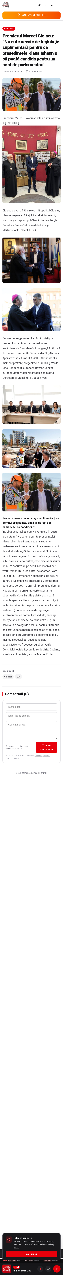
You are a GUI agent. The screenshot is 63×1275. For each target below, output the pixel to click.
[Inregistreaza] (40, 1269)
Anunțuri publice (34, 15)
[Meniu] (59, 5)
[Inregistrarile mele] (48, 1269)
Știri (18, 676)
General (8, 29)
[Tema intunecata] (46, 5)
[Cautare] (52, 5)
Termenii (9, 758)
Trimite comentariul (46, 747)
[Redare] (57, 1269)
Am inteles (31, 1254)
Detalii (16, 1247)
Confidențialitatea (42, 756)
